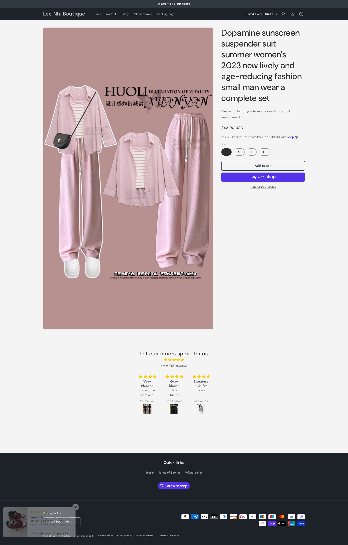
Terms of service (144, 535)
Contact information (168, 535)
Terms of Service (170, 473)
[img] (174, 360)
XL (264, 152)
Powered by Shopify (83, 535)
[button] (283, 13)
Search (149, 473)
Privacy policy (124, 535)
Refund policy (194, 473)
